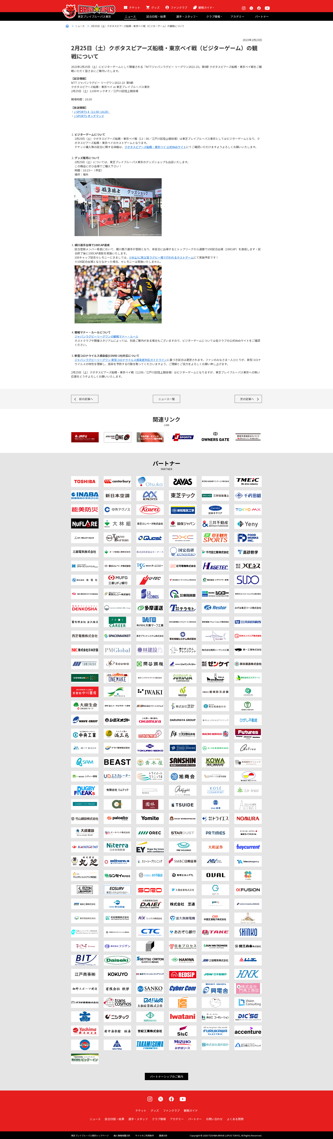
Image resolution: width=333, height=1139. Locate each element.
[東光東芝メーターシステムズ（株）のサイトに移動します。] (182, 577)
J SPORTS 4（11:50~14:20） (92, 112)
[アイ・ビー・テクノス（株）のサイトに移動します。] (150, 591)
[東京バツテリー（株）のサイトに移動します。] (117, 534)
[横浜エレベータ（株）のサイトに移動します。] (117, 563)
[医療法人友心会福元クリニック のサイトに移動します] (215, 717)
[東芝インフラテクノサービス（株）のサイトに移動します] (150, 675)
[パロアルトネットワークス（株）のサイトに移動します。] (117, 815)
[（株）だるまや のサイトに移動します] (182, 717)
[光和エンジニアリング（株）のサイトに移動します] (117, 661)
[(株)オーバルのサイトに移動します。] (215, 872)
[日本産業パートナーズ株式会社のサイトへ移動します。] (85, 801)
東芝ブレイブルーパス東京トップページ (90, 1135)
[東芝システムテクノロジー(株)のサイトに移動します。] (117, 886)
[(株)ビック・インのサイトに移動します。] (85, 1056)
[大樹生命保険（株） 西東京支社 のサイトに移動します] (85, 703)
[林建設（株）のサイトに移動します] (150, 647)
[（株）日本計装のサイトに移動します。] (85, 647)
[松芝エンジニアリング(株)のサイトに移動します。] (85, 929)
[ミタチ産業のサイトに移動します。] (85, 999)
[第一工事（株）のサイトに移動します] (248, 647)
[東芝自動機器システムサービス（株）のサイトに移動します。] (182, 619)
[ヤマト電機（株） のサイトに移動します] (117, 745)
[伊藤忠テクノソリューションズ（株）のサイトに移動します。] (150, 929)
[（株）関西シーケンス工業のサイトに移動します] (215, 647)
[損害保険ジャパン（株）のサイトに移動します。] (182, 520)
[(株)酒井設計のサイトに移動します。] (215, 1042)
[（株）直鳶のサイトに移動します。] (215, 801)
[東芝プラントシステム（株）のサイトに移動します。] (150, 633)
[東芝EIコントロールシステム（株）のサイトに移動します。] (248, 591)
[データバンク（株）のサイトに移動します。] (117, 829)
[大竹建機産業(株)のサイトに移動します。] (215, 929)
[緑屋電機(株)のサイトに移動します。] (150, 1013)
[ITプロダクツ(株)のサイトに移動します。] (248, 872)
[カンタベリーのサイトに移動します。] (117, 478)
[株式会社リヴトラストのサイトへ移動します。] (248, 787)
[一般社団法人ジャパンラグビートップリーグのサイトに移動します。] (117, 434)
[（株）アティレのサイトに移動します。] (248, 801)
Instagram (243, 8)
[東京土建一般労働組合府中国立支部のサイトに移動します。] (182, 815)
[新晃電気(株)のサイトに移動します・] (248, 929)
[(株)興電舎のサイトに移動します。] (215, 985)
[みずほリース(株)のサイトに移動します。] (182, 1042)
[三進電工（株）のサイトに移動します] (85, 661)
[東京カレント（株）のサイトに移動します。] (117, 591)
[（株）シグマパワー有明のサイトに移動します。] (215, 577)
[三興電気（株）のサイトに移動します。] (85, 549)
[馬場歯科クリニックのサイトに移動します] (248, 759)
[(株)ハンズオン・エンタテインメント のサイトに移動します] (248, 689)
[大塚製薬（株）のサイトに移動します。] (150, 478)
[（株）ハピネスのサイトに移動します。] (248, 563)
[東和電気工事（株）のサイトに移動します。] (182, 506)
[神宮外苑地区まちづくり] (248, 434)
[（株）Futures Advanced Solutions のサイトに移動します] (248, 731)
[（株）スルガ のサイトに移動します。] (182, 675)
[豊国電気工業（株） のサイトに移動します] (248, 703)
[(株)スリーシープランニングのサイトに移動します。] (150, 858)
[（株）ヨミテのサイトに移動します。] (150, 815)
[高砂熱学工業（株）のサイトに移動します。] (248, 549)
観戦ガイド (205, 7)
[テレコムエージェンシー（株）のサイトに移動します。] (248, 858)
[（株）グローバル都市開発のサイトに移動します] (215, 773)
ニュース (130, 16)
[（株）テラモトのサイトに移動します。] (182, 605)
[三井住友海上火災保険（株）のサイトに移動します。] (215, 492)
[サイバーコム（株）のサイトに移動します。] (182, 985)
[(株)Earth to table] (248, 915)
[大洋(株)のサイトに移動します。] (85, 1042)
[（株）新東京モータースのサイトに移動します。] (150, 549)
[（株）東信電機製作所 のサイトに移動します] (215, 703)
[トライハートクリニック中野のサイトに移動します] (150, 773)
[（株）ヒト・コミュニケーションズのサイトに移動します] (85, 534)
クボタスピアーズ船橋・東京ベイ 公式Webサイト (155, 147)
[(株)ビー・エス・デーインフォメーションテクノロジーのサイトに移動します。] (85, 957)
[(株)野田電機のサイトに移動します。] (117, 901)
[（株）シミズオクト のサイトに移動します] (117, 717)
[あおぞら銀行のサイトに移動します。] (182, 929)
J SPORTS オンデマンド (89, 116)
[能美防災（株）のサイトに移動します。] (85, 506)
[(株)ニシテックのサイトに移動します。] (117, 1013)
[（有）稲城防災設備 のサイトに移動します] (215, 689)
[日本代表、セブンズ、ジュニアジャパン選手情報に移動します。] (150, 434)
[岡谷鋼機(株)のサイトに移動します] (150, 661)
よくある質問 (235, 1119)
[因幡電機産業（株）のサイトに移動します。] (85, 492)
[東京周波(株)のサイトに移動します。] (85, 915)
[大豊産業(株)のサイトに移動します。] (182, 886)
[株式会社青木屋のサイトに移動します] (150, 759)
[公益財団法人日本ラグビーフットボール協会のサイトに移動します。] (85, 434)
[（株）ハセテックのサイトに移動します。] (215, 563)
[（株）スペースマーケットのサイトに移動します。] (117, 633)
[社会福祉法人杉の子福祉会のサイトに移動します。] (150, 872)
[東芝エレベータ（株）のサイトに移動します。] (150, 520)
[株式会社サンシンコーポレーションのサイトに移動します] (182, 759)
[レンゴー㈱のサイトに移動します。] (248, 957)
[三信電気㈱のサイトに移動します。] (215, 957)
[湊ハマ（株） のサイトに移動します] (85, 745)
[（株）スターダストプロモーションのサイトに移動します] (182, 829)
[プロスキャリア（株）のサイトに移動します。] (117, 619)
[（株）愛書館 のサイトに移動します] (85, 689)
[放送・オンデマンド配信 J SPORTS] (183, 434)
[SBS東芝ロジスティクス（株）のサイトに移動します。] (85, 591)
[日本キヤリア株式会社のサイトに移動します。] (215, 506)
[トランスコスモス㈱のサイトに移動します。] (117, 999)
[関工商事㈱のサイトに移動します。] (248, 943)
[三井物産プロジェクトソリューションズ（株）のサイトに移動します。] (117, 929)
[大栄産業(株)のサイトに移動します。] (150, 901)
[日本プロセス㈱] (182, 943)
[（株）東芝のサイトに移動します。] (85, 478)
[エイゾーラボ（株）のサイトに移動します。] (85, 886)
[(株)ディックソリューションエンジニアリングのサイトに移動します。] (248, 1013)
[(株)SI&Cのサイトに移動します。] (182, 1028)
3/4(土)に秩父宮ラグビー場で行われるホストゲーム (161, 257)
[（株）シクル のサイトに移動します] (117, 689)
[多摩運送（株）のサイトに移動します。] (150, 605)
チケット (134, 7)
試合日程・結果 (156, 16)
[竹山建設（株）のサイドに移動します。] (85, 815)
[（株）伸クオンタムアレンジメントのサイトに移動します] (182, 647)
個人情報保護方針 (122, 1135)
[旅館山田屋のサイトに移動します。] (150, 801)
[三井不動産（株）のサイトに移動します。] (215, 520)
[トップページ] (88, 6)
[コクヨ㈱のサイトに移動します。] (117, 971)
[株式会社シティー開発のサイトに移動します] (85, 773)
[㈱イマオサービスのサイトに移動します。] (150, 943)
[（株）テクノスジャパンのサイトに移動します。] (85, 943)
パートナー (262, 16)
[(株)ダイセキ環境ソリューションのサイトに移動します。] (117, 957)
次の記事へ (247, 399)
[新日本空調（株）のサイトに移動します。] (117, 492)
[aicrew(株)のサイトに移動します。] (117, 1042)
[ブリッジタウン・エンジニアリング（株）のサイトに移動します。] (85, 872)
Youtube (267, 8)
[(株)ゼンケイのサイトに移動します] (215, 661)
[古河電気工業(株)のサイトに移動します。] (215, 1028)
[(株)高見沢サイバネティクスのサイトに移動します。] (150, 1042)
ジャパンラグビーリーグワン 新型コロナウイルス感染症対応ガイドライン (121, 360)
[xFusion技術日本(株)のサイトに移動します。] (248, 886)
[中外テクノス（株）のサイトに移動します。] (117, 506)
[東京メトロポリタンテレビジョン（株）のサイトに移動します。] (248, 506)
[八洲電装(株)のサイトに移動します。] (85, 1028)
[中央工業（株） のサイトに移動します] (85, 731)
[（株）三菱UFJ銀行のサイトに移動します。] (117, 577)
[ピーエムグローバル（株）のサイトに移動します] (117, 647)
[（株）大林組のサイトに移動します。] (117, 520)
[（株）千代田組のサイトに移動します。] (248, 492)
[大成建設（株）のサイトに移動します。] (85, 829)
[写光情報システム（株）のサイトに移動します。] (182, 633)
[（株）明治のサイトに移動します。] (182, 478)
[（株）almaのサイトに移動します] (117, 801)
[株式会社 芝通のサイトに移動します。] (182, 901)
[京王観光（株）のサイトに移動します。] (215, 534)
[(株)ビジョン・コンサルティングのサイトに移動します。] (248, 999)
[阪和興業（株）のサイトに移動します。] (182, 957)
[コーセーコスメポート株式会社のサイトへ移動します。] (215, 787)
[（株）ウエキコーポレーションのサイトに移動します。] (117, 605)
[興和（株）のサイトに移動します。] (150, 506)
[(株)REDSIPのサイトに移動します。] (182, 971)
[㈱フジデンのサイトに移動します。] (117, 943)
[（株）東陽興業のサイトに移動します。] (182, 591)
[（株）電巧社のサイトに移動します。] (85, 605)
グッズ (155, 7)
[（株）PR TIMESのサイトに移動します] (215, 829)
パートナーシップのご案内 (166, 1076)
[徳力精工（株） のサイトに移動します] (150, 745)
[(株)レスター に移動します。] (215, 605)
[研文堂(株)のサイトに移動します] (85, 675)
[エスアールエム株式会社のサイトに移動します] (85, 759)
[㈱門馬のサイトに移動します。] (248, 985)
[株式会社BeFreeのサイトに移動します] (248, 745)
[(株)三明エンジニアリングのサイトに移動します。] (248, 1042)
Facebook (259, 8)
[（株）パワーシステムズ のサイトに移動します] (150, 703)
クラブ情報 (213, 16)
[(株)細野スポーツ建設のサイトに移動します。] (85, 985)
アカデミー (237, 16)
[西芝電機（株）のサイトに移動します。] (85, 633)
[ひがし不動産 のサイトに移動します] (248, 717)
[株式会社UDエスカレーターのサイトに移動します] (117, 773)
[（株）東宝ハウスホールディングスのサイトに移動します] (182, 745)
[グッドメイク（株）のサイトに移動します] (85, 787)
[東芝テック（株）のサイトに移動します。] (182, 492)
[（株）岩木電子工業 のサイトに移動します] (150, 689)
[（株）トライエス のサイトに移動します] (215, 815)
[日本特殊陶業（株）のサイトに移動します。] (117, 843)
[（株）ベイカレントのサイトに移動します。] (248, 843)
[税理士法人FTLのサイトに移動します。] (182, 872)
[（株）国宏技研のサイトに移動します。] (182, 549)
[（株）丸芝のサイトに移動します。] (85, 858)
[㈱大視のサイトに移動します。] (85, 1013)
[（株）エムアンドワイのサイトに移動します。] (215, 858)
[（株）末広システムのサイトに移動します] (248, 773)
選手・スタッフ (186, 16)
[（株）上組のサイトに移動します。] (85, 843)
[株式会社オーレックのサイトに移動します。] (150, 829)
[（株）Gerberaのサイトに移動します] (150, 787)
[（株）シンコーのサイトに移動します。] (215, 591)
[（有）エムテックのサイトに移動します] (117, 787)
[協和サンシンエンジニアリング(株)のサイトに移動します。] (150, 971)
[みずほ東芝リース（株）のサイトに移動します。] (248, 605)
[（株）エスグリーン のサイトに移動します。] (248, 675)
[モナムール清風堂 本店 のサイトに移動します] (215, 675)
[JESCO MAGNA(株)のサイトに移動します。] (248, 901)
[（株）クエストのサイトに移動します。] (150, 534)
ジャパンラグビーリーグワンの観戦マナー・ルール (106, 336)
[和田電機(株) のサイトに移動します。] (117, 915)
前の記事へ (86, 399)
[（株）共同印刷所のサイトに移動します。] (248, 619)
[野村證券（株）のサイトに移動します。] (248, 815)
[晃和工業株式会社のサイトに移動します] (215, 759)
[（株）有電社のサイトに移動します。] (85, 577)
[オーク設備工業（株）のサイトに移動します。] (117, 549)
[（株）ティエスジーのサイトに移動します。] (150, 563)
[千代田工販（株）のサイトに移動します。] (215, 549)
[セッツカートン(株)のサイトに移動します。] (150, 957)
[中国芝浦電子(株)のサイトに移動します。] (215, 915)
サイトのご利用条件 (144, 1135)
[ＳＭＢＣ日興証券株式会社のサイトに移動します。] (182, 858)
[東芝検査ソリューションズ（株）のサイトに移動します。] (215, 619)
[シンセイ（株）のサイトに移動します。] (117, 872)
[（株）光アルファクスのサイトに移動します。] (150, 492)
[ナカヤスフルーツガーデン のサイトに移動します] (182, 689)
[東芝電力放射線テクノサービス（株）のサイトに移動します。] (215, 478)
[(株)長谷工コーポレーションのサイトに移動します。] (215, 1013)
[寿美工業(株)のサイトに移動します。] (85, 901)
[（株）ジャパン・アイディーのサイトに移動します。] (182, 661)
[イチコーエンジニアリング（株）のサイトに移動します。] (85, 563)
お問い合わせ (214, 1119)
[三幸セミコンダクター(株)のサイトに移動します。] (150, 985)
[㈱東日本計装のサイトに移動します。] (248, 971)
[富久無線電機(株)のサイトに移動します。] (182, 915)
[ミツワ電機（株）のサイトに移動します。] (117, 858)
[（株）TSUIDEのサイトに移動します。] (182, 801)
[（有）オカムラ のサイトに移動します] (150, 717)
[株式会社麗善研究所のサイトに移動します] (117, 759)
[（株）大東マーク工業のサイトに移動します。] (150, 619)
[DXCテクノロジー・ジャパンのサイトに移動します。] (182, 534)
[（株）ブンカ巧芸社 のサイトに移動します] (182, 731)
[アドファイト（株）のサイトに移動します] (182, 787)
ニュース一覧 (166, 399)
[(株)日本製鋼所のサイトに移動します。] (215, 971)
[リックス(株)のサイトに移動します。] (150, 915)
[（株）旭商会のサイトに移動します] (182, 773)
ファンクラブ (179, 7)
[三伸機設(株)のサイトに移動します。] (215, 901)
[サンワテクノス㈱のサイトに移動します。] (215, 943)
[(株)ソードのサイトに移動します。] (150, 886)
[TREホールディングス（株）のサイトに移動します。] (182, 843)
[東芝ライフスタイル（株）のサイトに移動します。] (248, 829)
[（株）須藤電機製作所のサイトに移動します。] (248, 577)
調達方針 (163, 1135)
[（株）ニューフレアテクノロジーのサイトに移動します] (85, 520)
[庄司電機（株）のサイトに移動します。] (182, 563)
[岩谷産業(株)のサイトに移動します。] (182, 1013)
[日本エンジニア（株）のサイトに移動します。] (248, 633)
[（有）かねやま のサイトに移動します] (150, 731)
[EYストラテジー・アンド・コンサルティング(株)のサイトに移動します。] (150, 843)
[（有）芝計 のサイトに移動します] (182, 703)
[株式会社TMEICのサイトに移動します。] (248, 478)
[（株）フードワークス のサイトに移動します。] (248, 534)
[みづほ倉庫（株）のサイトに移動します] (215, 745)
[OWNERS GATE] (215, 434)
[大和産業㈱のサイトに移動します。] (150, 999)
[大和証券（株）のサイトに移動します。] (215, 843)
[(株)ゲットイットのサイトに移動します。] (215, 886)
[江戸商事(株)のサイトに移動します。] (85, 971)
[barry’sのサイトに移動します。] (215, 633)
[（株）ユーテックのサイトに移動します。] (150, 577)
